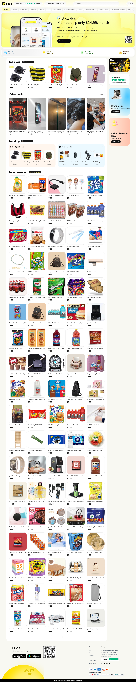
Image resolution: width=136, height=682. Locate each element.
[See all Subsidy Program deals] (102, 147)
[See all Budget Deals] (53, 147)
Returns (91, 658)
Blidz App (59, 3)
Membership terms (94, 652)
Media (80, 9)
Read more (63, 41)
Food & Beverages (69, 9)
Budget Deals (18, 147)
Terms (90, 650)
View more (55, 637)
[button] (18, 77)
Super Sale (23, 9)
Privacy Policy (92, 660)
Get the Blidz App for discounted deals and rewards (68, 680)
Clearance (33, 9)
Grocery (14, 9)
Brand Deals (66, 147)
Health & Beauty (90, 9)
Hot (48, 9)
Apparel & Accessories (118, 9)
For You (6, 9)
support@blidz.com (113, 650)
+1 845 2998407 (113, 652)
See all (101, 94)
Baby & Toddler (103, 9)
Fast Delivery (57, 9)
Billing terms (92, 663)
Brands (42, 9)
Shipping (91, 655)
